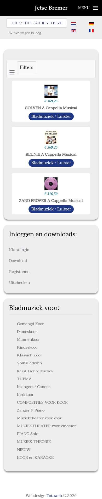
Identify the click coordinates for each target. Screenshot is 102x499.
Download (18, 260)
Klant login (19, 249)
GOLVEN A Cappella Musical (51, 107)
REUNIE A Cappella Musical (51, 154)
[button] (88, 8)
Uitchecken (19, 282)
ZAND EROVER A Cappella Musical (51, 200)
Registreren (19, 271)
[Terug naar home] (51, 8)
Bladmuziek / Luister (51, 116)
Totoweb (54, 495)
